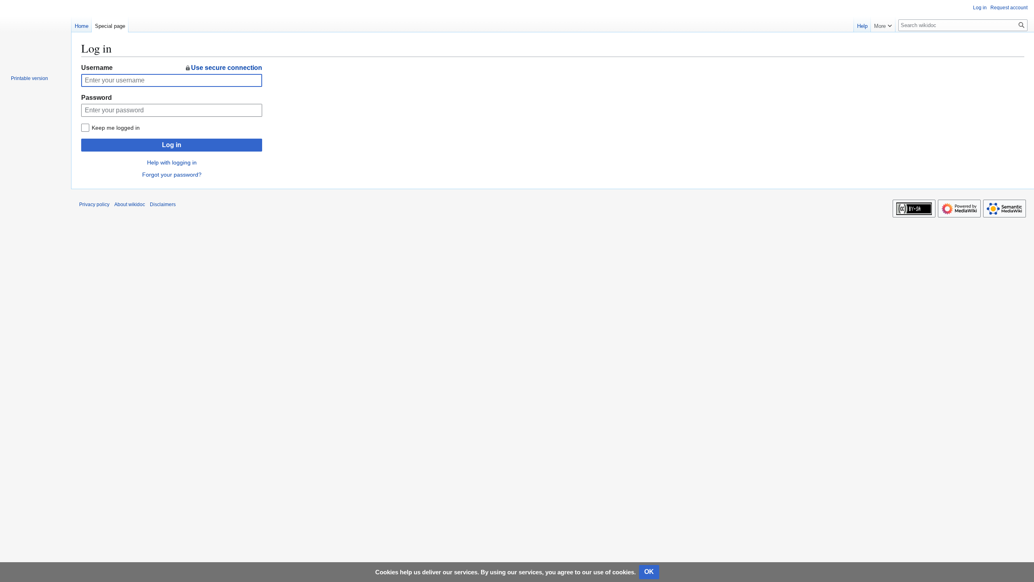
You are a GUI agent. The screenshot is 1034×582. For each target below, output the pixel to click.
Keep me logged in (116, 127)
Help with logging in (172, 162)
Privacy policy (94, 204)
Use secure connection (226, 67)
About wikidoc (129, 204)
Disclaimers (163, 204)
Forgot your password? (172, 174)
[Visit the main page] (35, 32)
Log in (171, 144)
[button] (883, 24)
